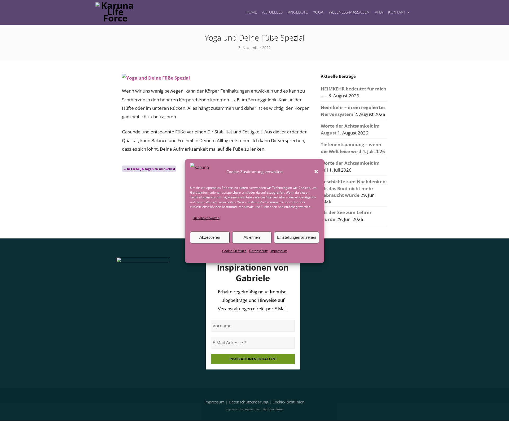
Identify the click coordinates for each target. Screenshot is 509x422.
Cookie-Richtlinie (234, 251)
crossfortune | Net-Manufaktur (263, 409)
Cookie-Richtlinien (289, 401)
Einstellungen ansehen (296, 237)
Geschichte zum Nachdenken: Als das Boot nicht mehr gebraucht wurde (354, 188)
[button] (316, 171)
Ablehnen (252, 237)
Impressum (278, 251)
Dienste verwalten (206, 217)
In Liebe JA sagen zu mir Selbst (149, 168)
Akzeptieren (209, 237)
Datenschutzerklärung (248, 401)
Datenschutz (258, 251)
